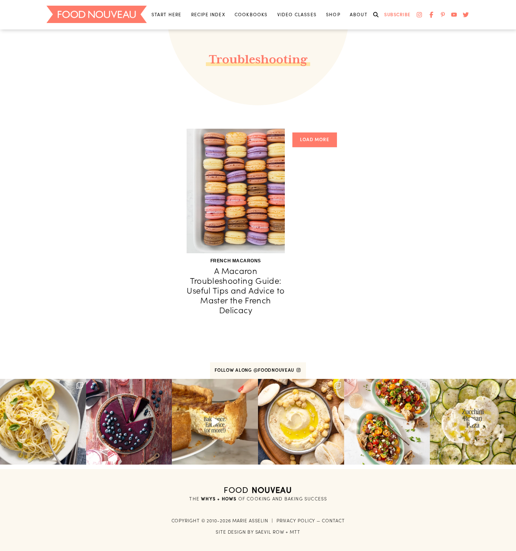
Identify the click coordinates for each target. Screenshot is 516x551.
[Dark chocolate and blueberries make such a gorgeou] (129, 422)
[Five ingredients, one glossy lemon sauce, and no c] (43, 422)
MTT (295, 532)
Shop (333, 14)
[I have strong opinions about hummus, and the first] (301, 422)
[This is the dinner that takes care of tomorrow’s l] (215, 422)
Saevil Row (269, 532)
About (359, 14)
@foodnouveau (274, 370)
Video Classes (297, 14)
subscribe (397, 14)
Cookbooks (251, 14)
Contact (333, 520)
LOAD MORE (314, 139)
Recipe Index (208, 14)
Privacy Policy (296, 520)
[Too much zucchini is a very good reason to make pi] (473, 422)
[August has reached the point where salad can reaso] (387, 422)
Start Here (166, 14)
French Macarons (235, 260)
